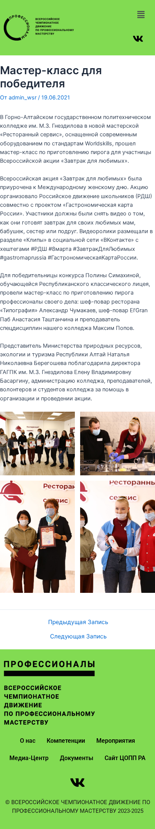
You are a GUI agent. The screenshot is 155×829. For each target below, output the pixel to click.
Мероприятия (115, 740)
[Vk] (138, 38)
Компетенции (66, 740)
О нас (27, 740)
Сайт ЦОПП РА (125, 758)
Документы (76, 758)
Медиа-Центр (29, 758)
